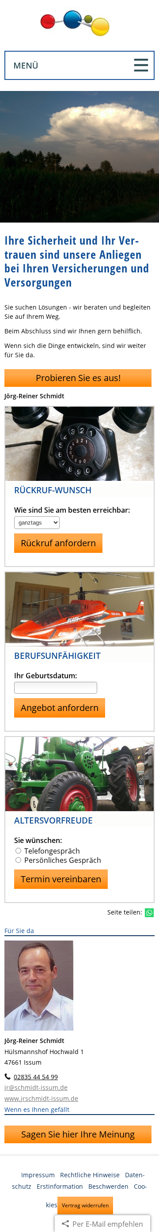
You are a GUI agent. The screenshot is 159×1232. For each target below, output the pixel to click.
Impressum (38, 1175)
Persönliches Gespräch (62, 860)
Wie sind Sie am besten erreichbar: (72, 510)
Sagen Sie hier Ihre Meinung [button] (78, 1134)
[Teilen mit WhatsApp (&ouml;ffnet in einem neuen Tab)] (149, 912)
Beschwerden (108, 1186)
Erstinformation (60, 1186)
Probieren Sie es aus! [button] (78, 378)
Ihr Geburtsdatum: (45, 675)
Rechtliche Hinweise (90, 1175)
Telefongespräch (52, 851)
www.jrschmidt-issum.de (41, 1098)
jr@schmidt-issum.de (36, 1087)
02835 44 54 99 (36, 1077)
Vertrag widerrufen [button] (85, 1205)
